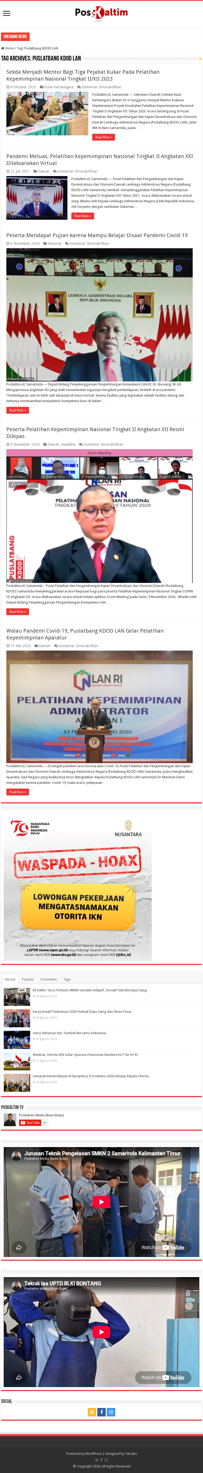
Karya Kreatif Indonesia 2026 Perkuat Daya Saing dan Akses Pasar (82, 1012)
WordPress (93, 1454)
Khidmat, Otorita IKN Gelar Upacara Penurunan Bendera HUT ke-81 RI (85, 1055)
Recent (10, 979)
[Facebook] (101, 1412)
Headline (68, 444)
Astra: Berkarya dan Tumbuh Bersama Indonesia (69, 1033)
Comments (48, 979)
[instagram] (111, 1412)
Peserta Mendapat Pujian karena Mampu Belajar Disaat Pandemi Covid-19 (97, 235)
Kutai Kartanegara (58, 87)
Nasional (54, 243)
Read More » (103, 137)
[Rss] (92, 1412)
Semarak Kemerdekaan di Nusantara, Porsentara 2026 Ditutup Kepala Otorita (91, 1076)
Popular (28, 979)
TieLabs (131, 1454)
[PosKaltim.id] (101, 13)
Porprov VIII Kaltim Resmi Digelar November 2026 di (70, 37)
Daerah (43, 171)
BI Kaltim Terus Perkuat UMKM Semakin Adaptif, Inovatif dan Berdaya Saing (90, 990)
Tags (67, 979)
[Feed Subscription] (200, 59)
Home (9, 48)
